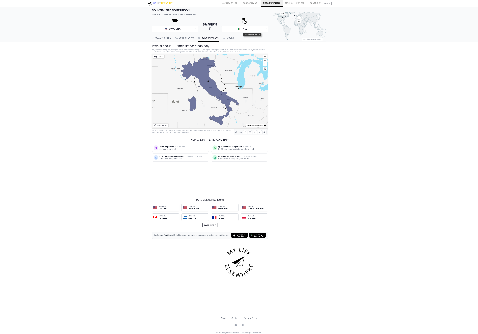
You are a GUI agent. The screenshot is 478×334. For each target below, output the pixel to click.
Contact (235, 318)
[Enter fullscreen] (265, 69)
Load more (210, 225)
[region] (210, 91)
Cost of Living (250, 3)
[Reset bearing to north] (265, 64)
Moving (289, 3)
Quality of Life (229, 3)
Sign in (327, 3)
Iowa (183, 130)
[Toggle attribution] (265, 125)
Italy (177, 130)
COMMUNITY (315, 3)
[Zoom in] (265, 56)
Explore (300, 3)
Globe (161, 56)
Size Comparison (271, 3)
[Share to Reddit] (265, 132)
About (223, 318)
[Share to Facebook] (245, 132)
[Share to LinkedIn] (260, 132)
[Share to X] (250, 132)
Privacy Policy (250, 318)
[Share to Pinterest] (255, 132)
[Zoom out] (265, 60)
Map (155, 56)
